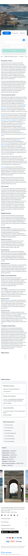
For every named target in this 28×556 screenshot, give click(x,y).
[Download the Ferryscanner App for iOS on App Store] (5, 532)
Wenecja (7, 300)
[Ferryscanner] (14, 552)
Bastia (24, 105)
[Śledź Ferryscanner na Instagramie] (5, 515)
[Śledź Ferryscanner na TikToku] (8, 515)
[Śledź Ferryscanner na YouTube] (14, 515)
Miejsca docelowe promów (10, 56)
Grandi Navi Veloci (15, 120)
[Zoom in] (25, 356)
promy (6, 143)
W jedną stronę (7, 33)
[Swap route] (24, 40)
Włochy (21, 56)
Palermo (3, 144)
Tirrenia (8, 120)
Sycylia (18, 140)
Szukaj (14, 50)
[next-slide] (23, 486)
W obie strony (15, 33)
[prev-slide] (5, 486)
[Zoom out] (25, 358)
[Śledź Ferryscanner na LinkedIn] (11, 515)
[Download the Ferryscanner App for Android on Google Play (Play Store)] (14, 532)
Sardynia (3, 115)
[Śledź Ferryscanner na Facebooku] (2, 515)
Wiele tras (22, 33)
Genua (2, 167)
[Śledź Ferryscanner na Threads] (17, 515)
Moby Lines (3, 108)
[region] (14, 365)
